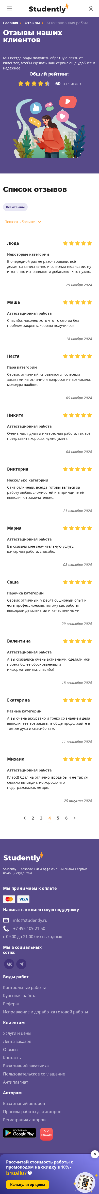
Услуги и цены (17, 1033)
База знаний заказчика (26, 1066)
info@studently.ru (30, 920)
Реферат (11, 1004)
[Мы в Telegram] (21, 964)
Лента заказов (17, 1041)
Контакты (12, 1057)
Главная (10, 22)
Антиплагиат (15, 1082)
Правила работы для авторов (32, 1111)
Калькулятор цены (27, 1184)
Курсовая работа (20, 995)
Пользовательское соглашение (34, 1074)
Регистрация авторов (24, 1120)
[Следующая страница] (75, 818)
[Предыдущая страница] (25, 818)
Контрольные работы (24, 987)
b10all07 (16, 1173)
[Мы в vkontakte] (9, 964)
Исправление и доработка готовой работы (45, 1012)
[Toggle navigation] (9, 8)
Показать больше (20, 221)
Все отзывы (15, 207)
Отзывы (32, 22)
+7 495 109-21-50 (29, 928)
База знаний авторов (24, 1103)
